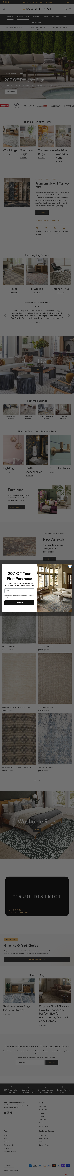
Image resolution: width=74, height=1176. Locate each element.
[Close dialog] (69, 566)
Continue (19, 603)
